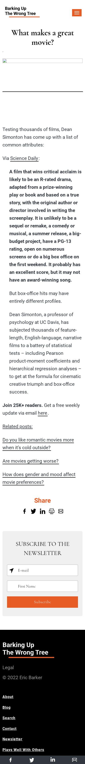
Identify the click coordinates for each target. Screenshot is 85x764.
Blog (6, 707)
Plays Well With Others (23, 750)
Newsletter (12, 739)
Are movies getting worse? (30, 461)
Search (8, 718)
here (42, 413)
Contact (9, 728)
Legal (8, 667)
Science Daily (24, 158)
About (7, 697)
